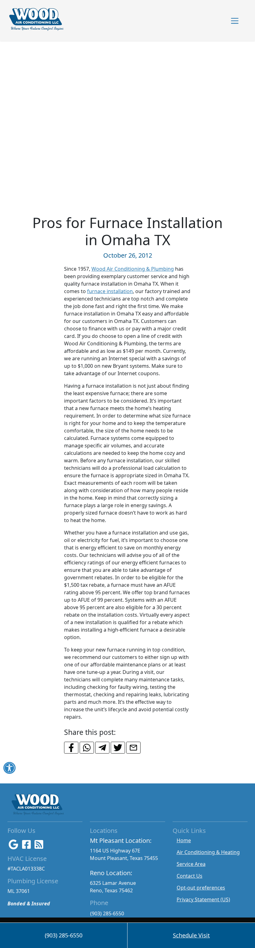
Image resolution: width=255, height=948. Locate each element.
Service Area (191, 864)
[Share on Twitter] (118, 748)
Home (184, 840)
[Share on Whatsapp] (87, 748)
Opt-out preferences (201, 887)
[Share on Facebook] (71, 748)
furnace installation (110, 291)
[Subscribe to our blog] (39, 846)
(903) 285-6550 (107, 913)
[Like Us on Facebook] (26, 846)
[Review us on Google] (13, 846)
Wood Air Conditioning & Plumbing (132, 268)
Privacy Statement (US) (203, 899)
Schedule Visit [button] (191, 935)
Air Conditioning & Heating (208, 852)
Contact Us (189, 875)
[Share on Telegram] (102, 748)
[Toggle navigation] (234, 20)
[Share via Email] (133, 748)
